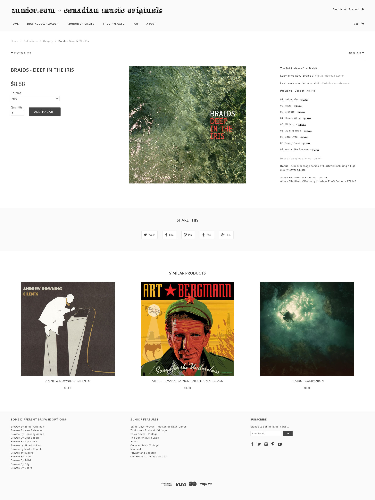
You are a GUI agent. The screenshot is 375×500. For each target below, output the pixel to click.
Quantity (17, 107)
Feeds (134, 441)
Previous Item (22, 52)
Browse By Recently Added (27, 434)
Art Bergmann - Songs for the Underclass (187, 380)
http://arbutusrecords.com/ (333, 83)
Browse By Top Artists (24, 441)
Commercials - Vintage (144, 445)
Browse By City (20, 464)
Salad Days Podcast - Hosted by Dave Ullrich (158, 426)
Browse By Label (21, 456)
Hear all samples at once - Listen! (301, 158)
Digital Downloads (42, 23)
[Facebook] (252, 444)
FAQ (135, 23)
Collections (31, 41)
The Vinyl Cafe (113, 23)
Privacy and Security (143, 452)
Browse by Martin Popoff (26, 449)
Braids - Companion (307, 380)
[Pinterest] (273, 444)
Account (354, 9)
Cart (357, 24)
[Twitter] (259, 444)
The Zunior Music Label (145, 437)
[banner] (89, 11)
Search (337, 9)
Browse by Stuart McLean (26, 445)
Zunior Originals (81, 23)
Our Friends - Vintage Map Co (149, 456)
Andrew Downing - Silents (68, 380)
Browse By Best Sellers (25, 437)
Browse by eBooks (22, 452)
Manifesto (136, 449)
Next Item (355, 52)
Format (16, 93)
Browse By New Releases (27, 430)
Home (15, 23)
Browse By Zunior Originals (28, 426)
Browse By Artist (21, 460)
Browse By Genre (21, 467)
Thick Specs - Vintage (144, 434)
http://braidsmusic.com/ (329, 75)
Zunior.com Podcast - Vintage (148, 430)
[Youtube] (280, 444)
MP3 (14, 98)
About (151, 23)
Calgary (48, 41)
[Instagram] (266, 444)
